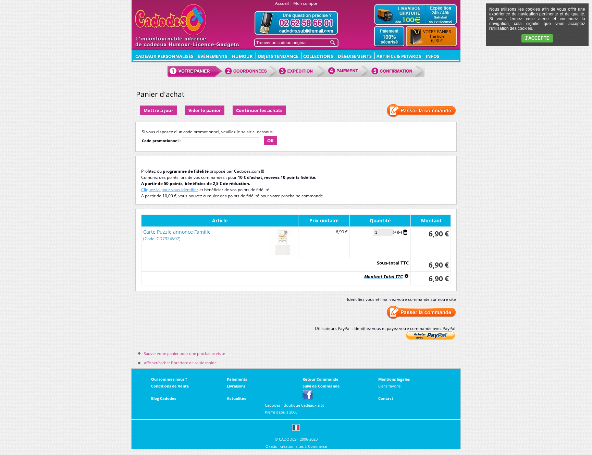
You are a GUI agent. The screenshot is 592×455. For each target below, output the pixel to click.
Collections (318, 56)
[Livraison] (415, 14)
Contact (385, 398)
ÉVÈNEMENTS (212, 56)
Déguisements (355, 56)
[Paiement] (389, 36)
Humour (242, 56)
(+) (395, 232)
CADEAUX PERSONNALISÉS (164, 56)
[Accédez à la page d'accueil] (171, 20)
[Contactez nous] (296, 23)
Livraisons (236, 386)
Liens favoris (389, 386)
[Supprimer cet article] (405, 232)
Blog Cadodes (163, 398)
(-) (400, 232)
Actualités (236, 398)
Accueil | (283, 3)
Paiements (237, 379)
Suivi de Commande (321, 386)
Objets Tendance (278, 56)
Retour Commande (320, 379)
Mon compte (305, 3)
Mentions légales (394, 379)
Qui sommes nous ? (169, 379)
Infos (432, 56)
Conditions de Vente (170, 386)
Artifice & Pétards (399, 56)
